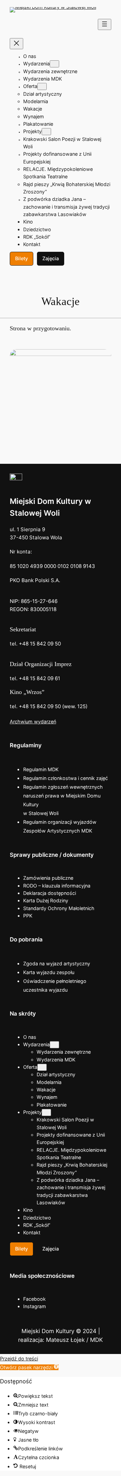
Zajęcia (50, 258)
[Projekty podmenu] (46, 131)
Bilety (21, 258)
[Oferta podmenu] (42, 86)
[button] (29, 1367)
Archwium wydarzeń (33, 721)
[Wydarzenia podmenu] (54, 63)
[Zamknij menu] (16, 43)
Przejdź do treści (19, 1358)
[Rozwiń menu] (104, 24)
